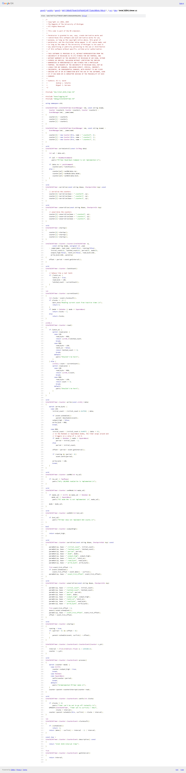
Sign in (181, 3)
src (110, 10)
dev (115, 10)
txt (177, 770)
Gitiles (13, 770)
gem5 (42, 10)
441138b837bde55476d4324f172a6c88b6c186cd (83, 10)
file (84, 16)
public (50, 10)
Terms (25, 770)
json (182, 770)
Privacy (18, 770)
